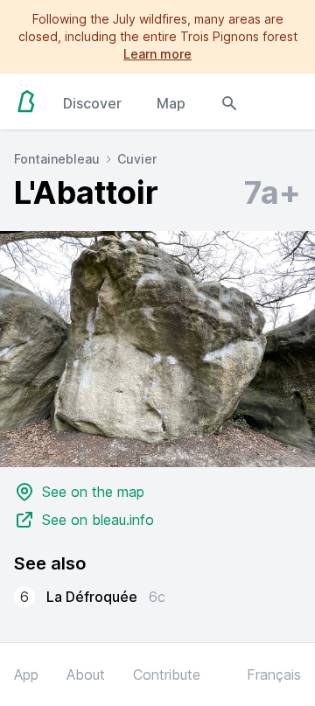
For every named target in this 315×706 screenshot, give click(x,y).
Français (274, 674)
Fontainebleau (57, 158)
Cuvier (137, 158)
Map (171, 103)
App (26, 674)
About (85, 674)
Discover (92, 103)
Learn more (157, 53)
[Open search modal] (229, 101)
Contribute (166, 674)
